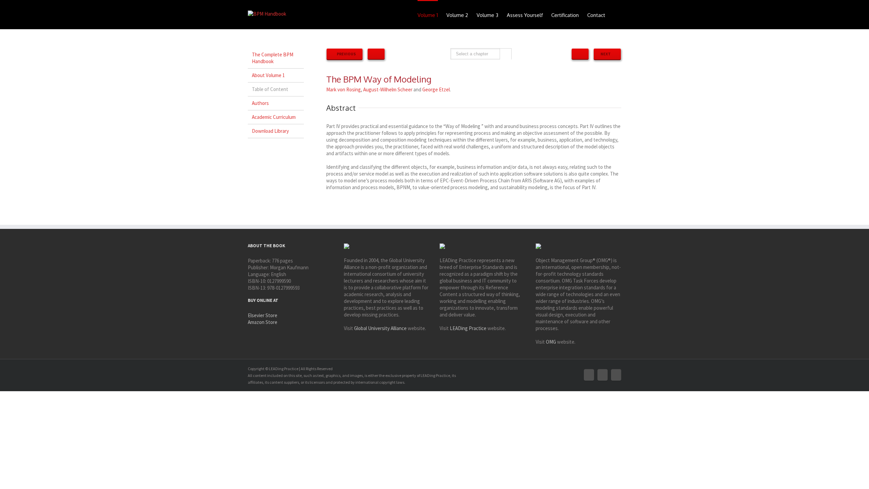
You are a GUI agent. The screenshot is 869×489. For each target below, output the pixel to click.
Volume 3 (487, 15)
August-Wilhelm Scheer (387, 89)
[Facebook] (589, 375)
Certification (565, 15)
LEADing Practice (468, 328)
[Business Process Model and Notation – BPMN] (580, 53)
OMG (551, 342)
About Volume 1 (268, 75)
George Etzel (436, 89)
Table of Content (270, 89)
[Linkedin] (616, 375)
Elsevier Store (262, 315)
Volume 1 (428, 15)
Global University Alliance (380, 328)
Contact (596, 15)
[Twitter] (602, 375)
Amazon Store (262, 322)
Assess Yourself (525, 15)
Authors (260, 103)
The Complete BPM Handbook (272, 58)
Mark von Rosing (343, 89)
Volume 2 (457, 15)
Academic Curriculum (274, 117)
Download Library (270, 131)
